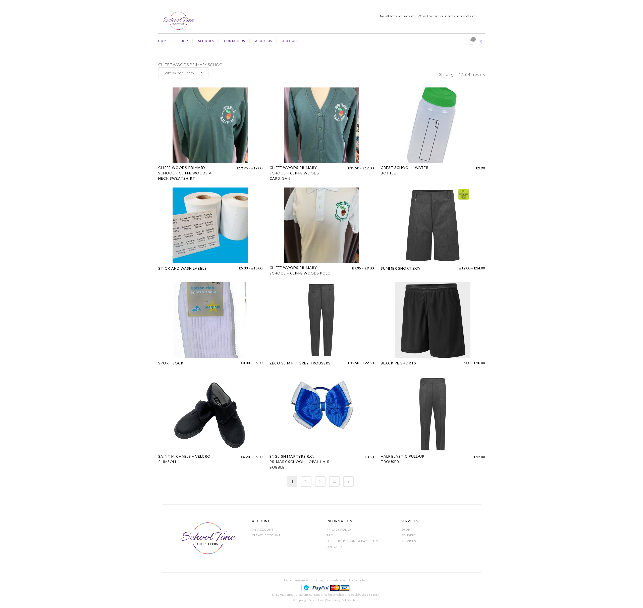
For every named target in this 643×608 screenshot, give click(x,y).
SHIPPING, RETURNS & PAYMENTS (352, 541)
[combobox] (183, 72)
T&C (330, 535)
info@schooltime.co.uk (343, 594)
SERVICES (408, 541)
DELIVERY (408, 535)
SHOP (405, 529)
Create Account (266, 535)
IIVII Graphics (349, 600)
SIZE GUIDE (335, 547)
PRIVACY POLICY (339, 529)
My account (263, 529)
